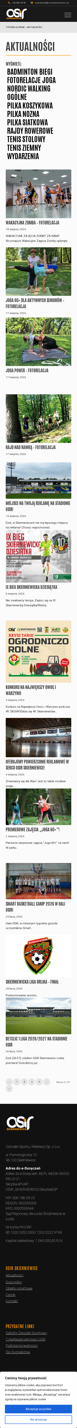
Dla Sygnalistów (18, 1352)
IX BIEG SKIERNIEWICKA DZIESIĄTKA (31, 586)
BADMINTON (22, 71)
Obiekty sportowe (19, 1288)
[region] (38, 1400)
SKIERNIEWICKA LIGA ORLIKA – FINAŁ (32, 981)
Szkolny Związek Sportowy (26, 1333)
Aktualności (14, 1275)
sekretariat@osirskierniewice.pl (52, 3)
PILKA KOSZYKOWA (30, 104)
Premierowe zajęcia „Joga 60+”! (33, 829)
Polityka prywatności (22, 1346)
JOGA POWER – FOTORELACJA (27, 370)
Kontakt (12, 1301)
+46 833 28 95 (19, 3)
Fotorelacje (24, 79)
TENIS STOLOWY (26, 138)
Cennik (10, 1295)
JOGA (49, 79)
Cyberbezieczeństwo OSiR (26, 1339)
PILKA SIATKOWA (27, 121)
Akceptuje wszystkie (38, 1409)
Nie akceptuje (38, 1419)
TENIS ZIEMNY (24, 147)
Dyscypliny (14, 1282)
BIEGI (46, 71)
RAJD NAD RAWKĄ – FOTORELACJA (31, 447)
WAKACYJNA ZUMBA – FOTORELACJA (32, 222)
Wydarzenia (23, 155)
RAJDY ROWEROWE (30, 130)
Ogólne (17, 96)
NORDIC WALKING (29, 87)
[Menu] (65, 14)
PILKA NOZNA (23, 113)
